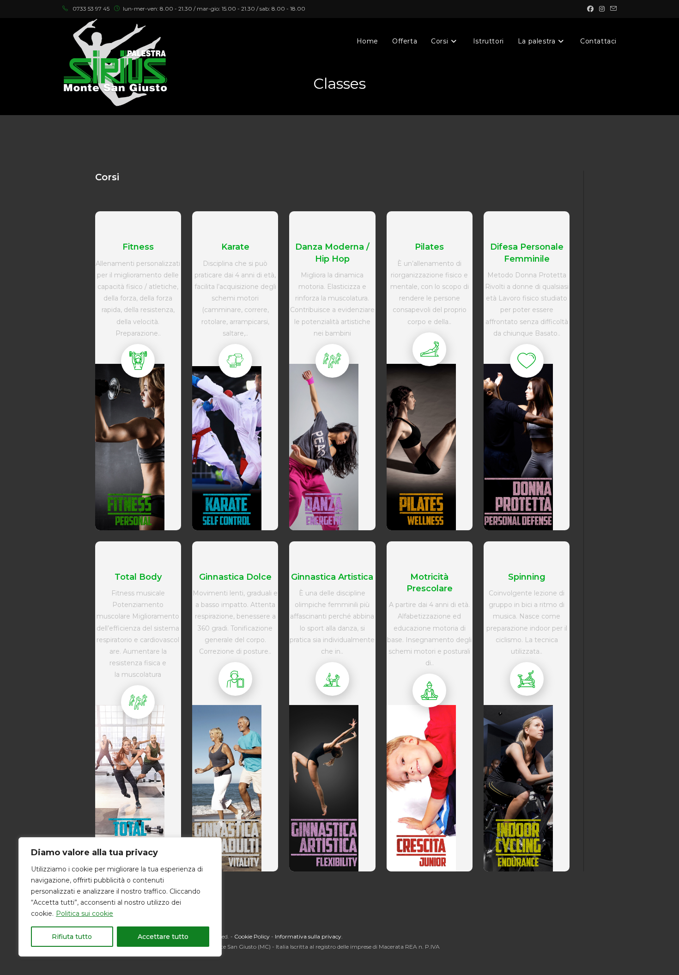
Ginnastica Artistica (332, 577)
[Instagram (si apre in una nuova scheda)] (601, 8)
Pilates (429, 247)
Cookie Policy (252, 936)
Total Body (138, 577)
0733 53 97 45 (91, 8)
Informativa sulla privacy (308, 936)
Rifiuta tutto (72, 936)
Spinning (527, 577)
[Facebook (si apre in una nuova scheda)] (590, 8)
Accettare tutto (163, 936)
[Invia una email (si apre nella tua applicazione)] (612, 8)
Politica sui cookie (84, 913)
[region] (120, 897)
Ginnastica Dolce (235, 577)
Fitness (138, 247)
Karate (235, 247)
